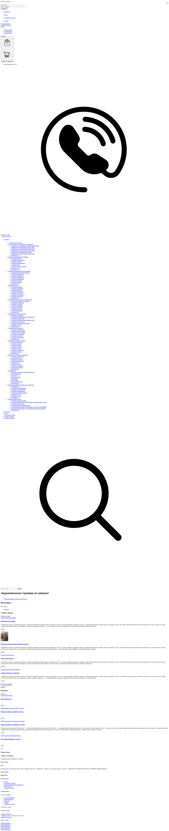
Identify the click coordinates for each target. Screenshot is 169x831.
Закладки (7, 801)
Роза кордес (14, 378)
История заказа (8, 799)
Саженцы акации (16, 258)
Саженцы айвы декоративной (20, 272)
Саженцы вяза (15, 265)
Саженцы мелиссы (17, 310)
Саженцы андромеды (17, 274)
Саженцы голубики (17, 366)
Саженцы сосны (16, 396)
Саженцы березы (16, 261)
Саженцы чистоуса (17, 336)
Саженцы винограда (17, 361)
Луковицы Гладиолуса (18, 321)
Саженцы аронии (16, 358)
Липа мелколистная (7, 658)
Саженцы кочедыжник (18, 331)
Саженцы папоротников (15, 328)
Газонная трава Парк (17, 404)
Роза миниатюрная (17, 381)
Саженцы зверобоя (17, 306)
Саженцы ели (15, 386)
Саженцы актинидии (17, 356)
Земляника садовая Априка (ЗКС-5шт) (22, 254)
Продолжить (4, 762)
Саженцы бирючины (17, 279)
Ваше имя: (4, 5)
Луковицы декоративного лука (20, 323)
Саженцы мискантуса (17, 295)
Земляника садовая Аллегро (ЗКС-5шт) (23, 250)
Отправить (4, 8)
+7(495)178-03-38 (6, 25)
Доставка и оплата (9, 415)
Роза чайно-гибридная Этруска (10, 739)
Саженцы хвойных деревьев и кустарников (21, 385)
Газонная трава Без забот (18, 400)
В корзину (10, 755)
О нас (6, 413)
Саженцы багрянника (17, 260)
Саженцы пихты (16, 394)
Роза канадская (15, 377)
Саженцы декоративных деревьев (18, 257)
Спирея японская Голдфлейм (10, 673)
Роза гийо (14, 375)
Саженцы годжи (16, 364)
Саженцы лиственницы (18, 389)
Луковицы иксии (16, 325)
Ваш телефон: (5, 7)
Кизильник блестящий (8, 621)
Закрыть (3, 755)
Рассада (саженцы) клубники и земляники (20, 244)
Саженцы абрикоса (17, 342)
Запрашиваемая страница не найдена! (15, 599)
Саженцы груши (16, 348)
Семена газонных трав (14, 399)
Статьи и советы (9, 416)
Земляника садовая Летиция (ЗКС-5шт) (23, 249)
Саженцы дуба (15, 268)
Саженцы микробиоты (18, 391)
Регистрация (8, 30)
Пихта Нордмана (6, 699)
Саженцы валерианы (17, 303)
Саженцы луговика (17, 293)
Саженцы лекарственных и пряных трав (20, 299)
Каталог (6, 239)
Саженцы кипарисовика (18, 388)
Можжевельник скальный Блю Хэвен (13, 724)
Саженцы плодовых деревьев (16, 340)
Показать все (15, 255)
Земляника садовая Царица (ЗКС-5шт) (22, 247)
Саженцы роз (12, 370)
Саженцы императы (17, 288)
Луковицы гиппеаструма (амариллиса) (23, 320)
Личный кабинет (9, 798)
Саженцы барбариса (17, 276)
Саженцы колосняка (17, 291)
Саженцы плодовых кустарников (18, 355)
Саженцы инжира (16, 351)
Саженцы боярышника (18, 263)
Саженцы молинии (17, 296)
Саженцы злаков (13, 285)
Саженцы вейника (16, 287)
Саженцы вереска (16, 282)
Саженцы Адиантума (17, 329)
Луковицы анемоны (17, 315)
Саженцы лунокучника (18, 333)
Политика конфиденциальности (14, 785)
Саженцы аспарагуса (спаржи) (20, 301)
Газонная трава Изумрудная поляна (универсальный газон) (29, 402)
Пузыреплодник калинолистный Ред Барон (14, 644)
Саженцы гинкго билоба (18, 266)
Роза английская (16, 374)
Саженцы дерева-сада (17, 350)
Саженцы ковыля (16, 290)
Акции (6, 802)
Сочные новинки (9, 418)
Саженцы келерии (16, 307)
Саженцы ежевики (17, 367)
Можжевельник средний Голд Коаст (12, 712)
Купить (3, 687)
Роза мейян (14, 380)
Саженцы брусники (17, 359)
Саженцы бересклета (17, 277)
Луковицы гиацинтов (17, 318)
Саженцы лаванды (16, 309)
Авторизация (8, 31)
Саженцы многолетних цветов (17, 314)
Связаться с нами (9, 804)
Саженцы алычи (16, 344)
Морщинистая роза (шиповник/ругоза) (23, 372)
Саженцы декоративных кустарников (19, 271)
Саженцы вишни (16, 345)
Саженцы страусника (17, 334)
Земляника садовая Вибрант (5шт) (21, 252)
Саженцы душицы (16, 304)
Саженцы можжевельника (19, 393)
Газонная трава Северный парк (20, 405)
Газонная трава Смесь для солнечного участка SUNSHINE (28, 407)
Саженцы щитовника (17, 337)
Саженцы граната (16, 347)
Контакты (7, 412)
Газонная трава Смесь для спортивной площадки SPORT (28, 408)
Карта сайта (7, 786)
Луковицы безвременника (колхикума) (23, 317)
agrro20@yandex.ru (6, 817)
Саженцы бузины (16, 280)
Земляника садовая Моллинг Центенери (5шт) (25, 246)
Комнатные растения (16, 242)
